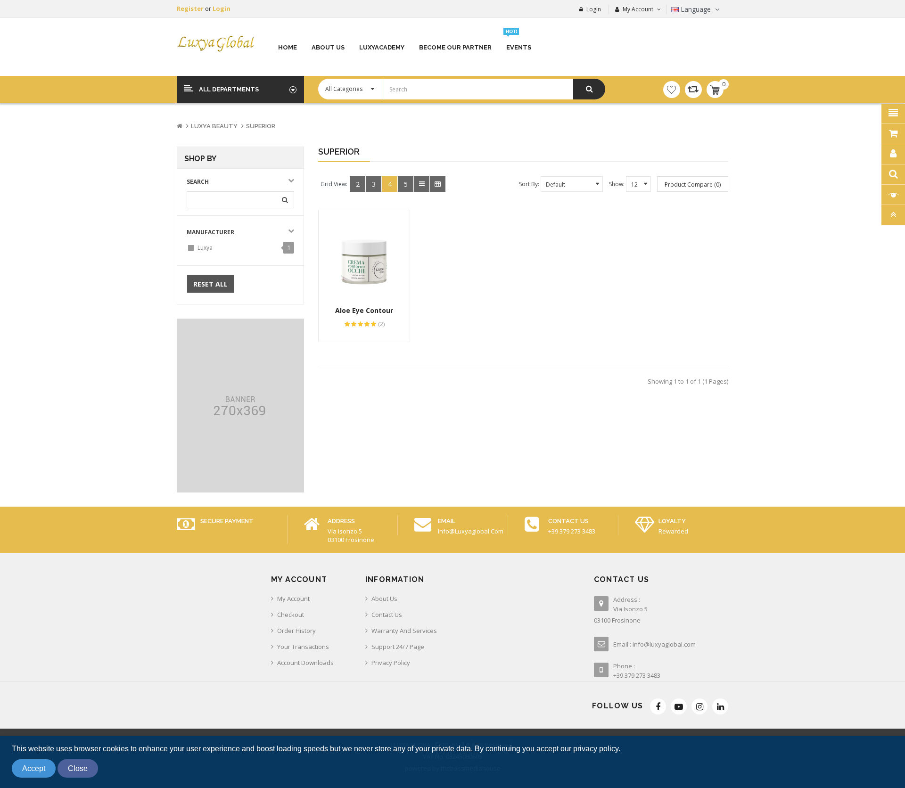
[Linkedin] (720, 706)
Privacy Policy (390, 662)
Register (191, 8)
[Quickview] (365, 256)
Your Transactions (303, 646)
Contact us (386, 614)
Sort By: (529, 184)
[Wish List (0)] (671, 89)
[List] (421, 184)
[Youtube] (679, 706)
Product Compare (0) (693, 185)
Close (78, 768)
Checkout (290, 614)
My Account (293, 598)
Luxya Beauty (214, 126)
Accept (33, 768)
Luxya (205, 248)
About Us (384, 598)
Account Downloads (305, 662)
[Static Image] (240, 405)
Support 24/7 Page (397, 646)
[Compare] (693, 89)
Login (221, 8)
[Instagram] (699, 706)
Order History (296, 630)
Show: (617, 184)
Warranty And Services (404, 630)
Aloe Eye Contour (364, 310)
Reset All (210, 283)
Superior (260, 126)
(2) (381, 324)
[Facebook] (658, 706)
